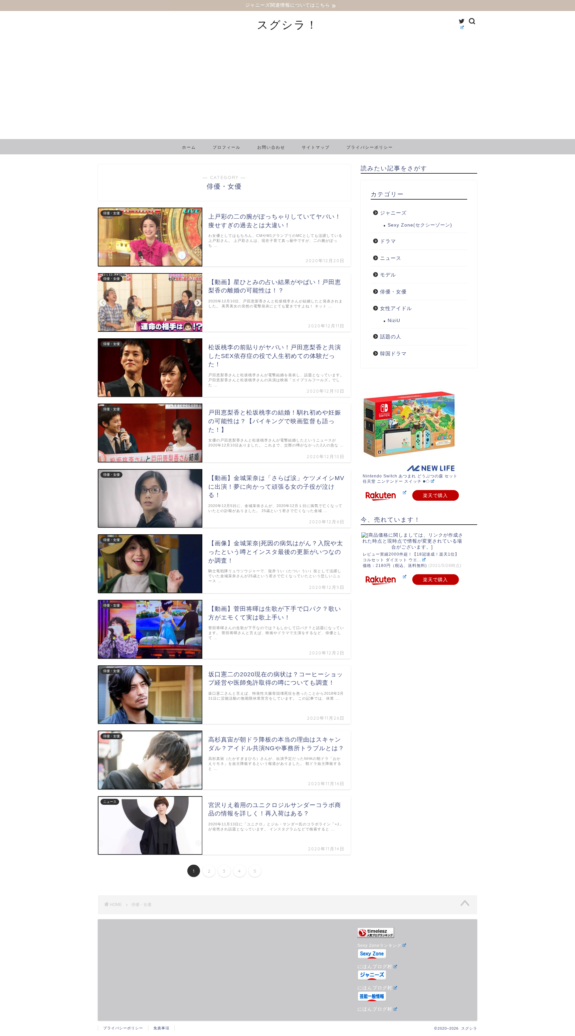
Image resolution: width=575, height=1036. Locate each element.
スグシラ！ (287, 24)
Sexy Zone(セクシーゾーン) (420, 225)
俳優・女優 (393, 291)
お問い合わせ (271, 147)
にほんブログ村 (374, 966)
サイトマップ (316, 147)
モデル (388, 274)
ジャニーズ (393, 213)
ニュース (390, 258)
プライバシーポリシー (369, 147)
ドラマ (388, 241)
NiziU (394, 320)
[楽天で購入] (404, 492)
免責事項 (161, 1028)
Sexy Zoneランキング (379, 945)
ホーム (189, 147)
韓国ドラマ (393, 353)
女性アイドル (396, 308)
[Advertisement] (287, 89)
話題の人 (390, 336)
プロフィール (227, 147)
